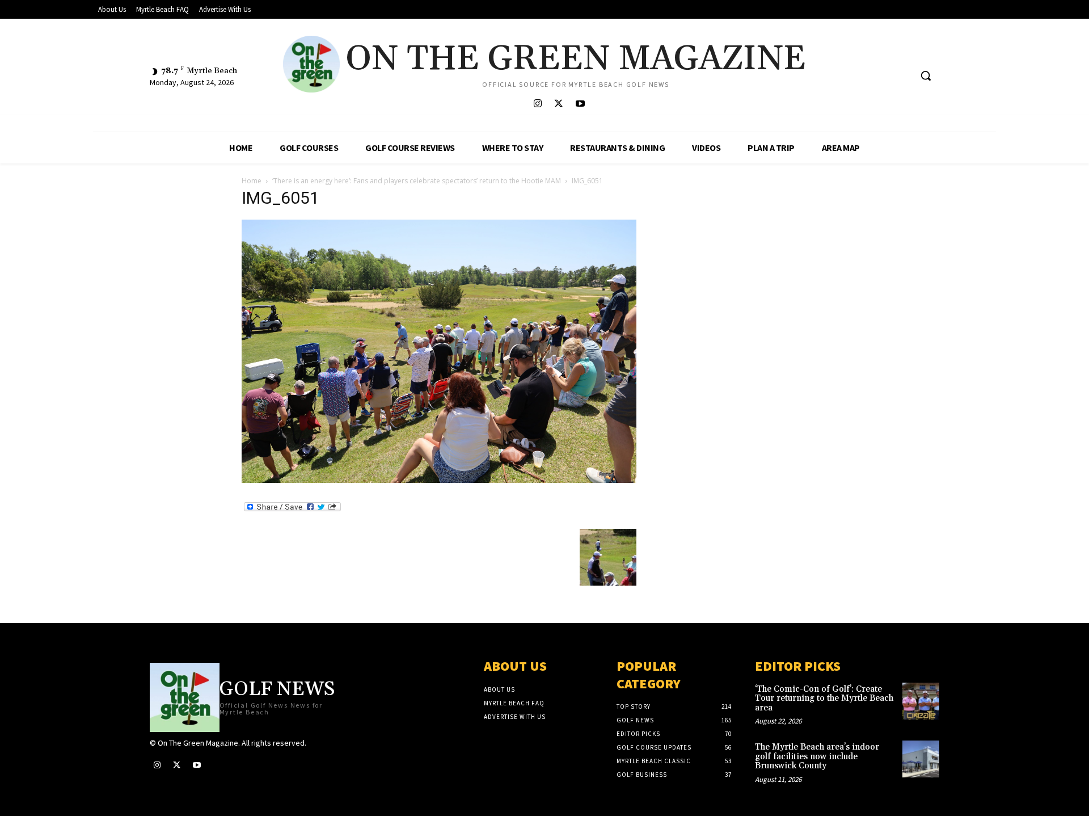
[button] (925, 75)
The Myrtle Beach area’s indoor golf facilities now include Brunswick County (817, 756)
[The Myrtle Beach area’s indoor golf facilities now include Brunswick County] (920, 759)
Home (251, 181)
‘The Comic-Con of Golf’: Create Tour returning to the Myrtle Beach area (824, 698)
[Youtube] (580, 104)
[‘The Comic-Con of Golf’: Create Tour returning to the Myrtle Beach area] (920, 701)
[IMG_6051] (439, 480)
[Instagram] (538, 104)
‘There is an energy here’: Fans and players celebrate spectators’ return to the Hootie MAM (416, 181)
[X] (559, 104)
